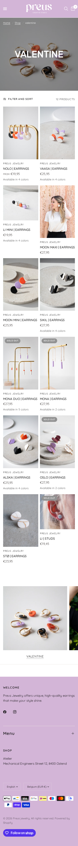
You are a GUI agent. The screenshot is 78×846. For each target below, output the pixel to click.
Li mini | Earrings (16, 230)
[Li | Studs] (57, 511)
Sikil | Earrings (52, 320)
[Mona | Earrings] (57, 363)
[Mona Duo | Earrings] (20, 363)
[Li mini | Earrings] (20, 203)
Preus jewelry (13, 163)
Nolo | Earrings (16, 169)
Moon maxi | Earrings (57, 247)
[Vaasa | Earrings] (57, 133)
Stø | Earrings (15, 556)
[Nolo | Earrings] (20, 133)
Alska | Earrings (16, 477)
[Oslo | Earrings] (57, 441)
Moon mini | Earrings (20, 320)
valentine (35, 656)
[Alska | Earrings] (20, 441)
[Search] (66, 9)
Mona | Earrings (53, 399)
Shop (18, 22)
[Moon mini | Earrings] (20, 284)
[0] (72, 9)
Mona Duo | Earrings (20, 399)
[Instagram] (17, 712)
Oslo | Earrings (53, 477)
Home (6, 22)
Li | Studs (47, 539)
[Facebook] (7, 712)
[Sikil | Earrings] (57, 284)
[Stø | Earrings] (20, 520)
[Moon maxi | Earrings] (57, 211)
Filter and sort (20, 99)
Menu (9, 733)
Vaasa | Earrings (53, 169)
